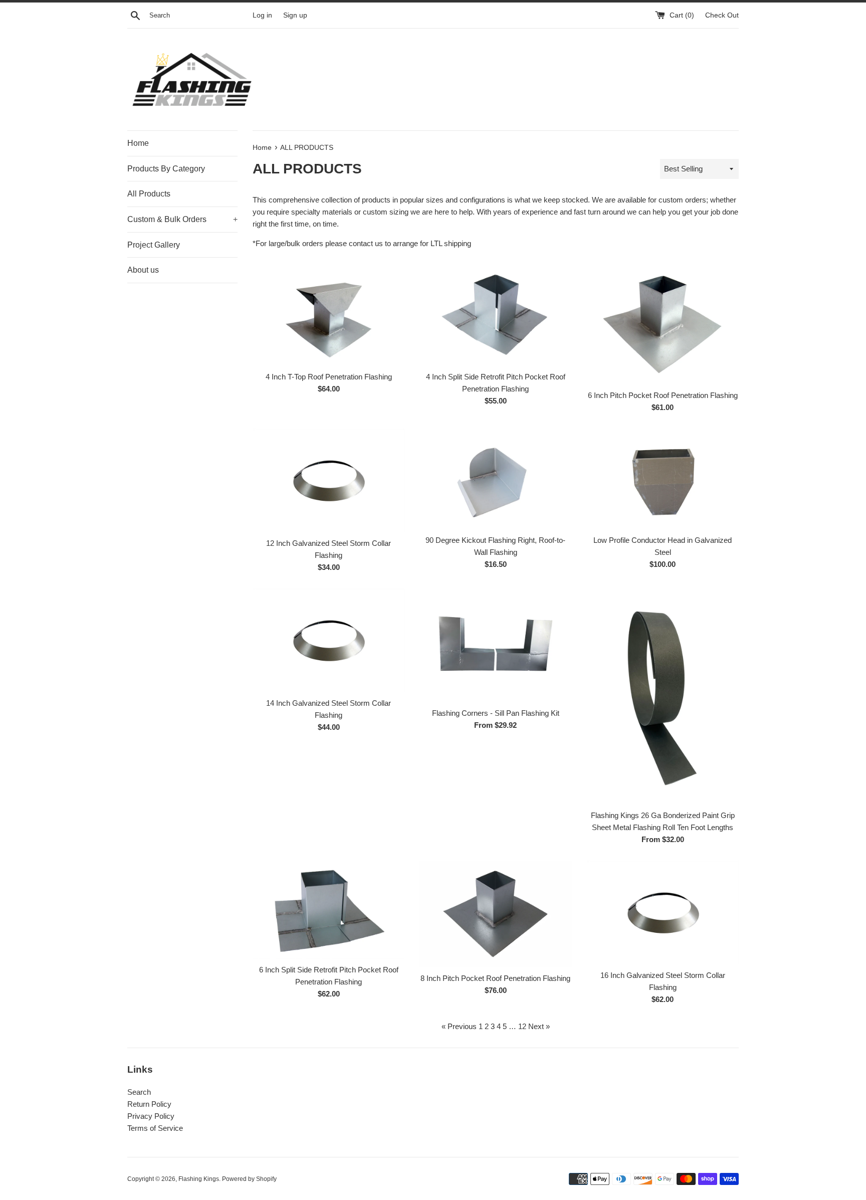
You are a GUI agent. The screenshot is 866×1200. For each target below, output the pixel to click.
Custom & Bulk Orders (182, 219)
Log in (262, 15)
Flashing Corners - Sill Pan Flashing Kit (495, 713)
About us (143, 270)
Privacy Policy (150, 1116)
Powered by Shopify (249, 1178)
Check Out (722, 15)
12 (522, 1026)
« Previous (459, 1026)
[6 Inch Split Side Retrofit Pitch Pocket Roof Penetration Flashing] (328, 910)
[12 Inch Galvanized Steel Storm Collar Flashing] (328, 480)
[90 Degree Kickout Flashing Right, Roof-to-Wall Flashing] (495, 479)
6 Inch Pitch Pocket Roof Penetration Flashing (663, 395)
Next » (539, 1026)
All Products (148, 193)
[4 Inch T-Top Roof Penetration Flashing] (328, 315)
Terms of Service (155, 1128)
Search (139, 1092)
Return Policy (149, 1104)
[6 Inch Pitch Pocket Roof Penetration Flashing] (663, 324)
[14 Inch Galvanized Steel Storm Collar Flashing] (328, 640)
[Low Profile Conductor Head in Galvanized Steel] (663, 479)
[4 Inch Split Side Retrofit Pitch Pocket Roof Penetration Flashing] (495, 315)
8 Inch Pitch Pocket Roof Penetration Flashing (495, 978)
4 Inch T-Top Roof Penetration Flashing (329, 376)
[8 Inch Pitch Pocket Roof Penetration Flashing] (495, 914)
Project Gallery (153, 245)
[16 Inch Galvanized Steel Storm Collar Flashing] (663, 912)
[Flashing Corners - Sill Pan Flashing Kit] (495, 645)
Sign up (295, 15)
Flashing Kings (198, 1178)
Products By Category (166, 168)
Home (138, 143)
